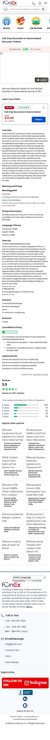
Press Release (12, 662)
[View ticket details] (44, 107)
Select (38, 119)
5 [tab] (34, 81)
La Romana (16, 49)
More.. (29, 606)
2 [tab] (22, 81)
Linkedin (25, 698)
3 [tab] (26, 81)
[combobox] (28, 9)
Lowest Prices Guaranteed (25, 719)
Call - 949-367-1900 (15, 620)
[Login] (40, 3)
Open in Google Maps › (11, 200)
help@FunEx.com (14, 644)
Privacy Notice (31, 716)
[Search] (43, 9)
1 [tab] (17, 81)
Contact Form (12, 650)
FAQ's (8, 656)
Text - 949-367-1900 (16, 626)
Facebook (25, 705)
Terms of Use (16, 716)
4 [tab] (30, 81)
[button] (33, 3)
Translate (36, 580)
